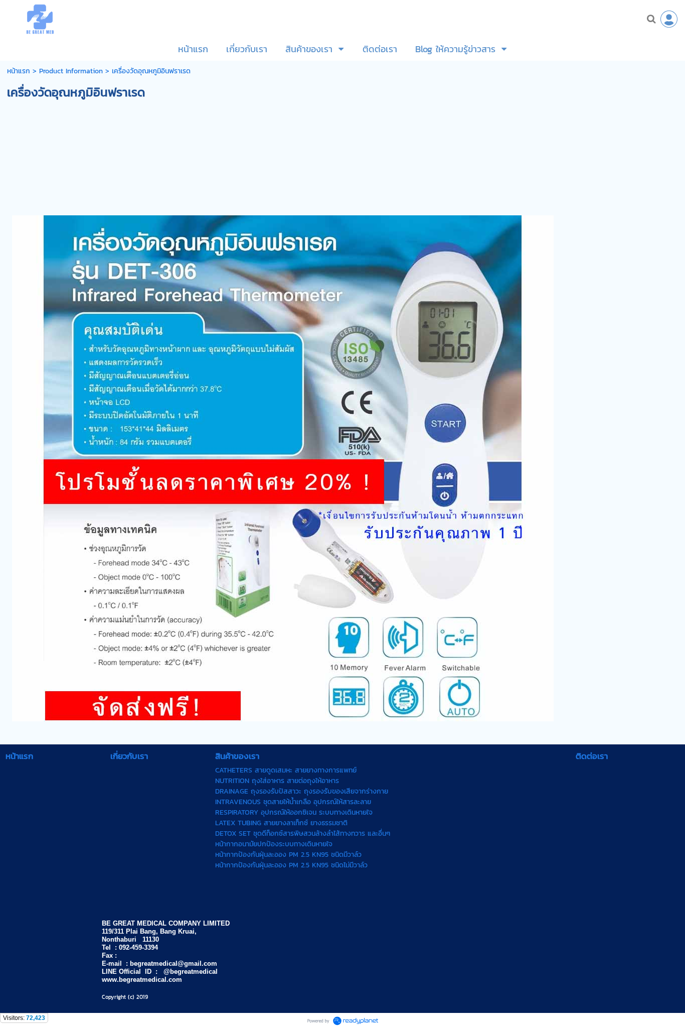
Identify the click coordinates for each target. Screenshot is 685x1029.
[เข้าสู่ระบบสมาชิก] (668, 19)
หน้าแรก (18, 71)
